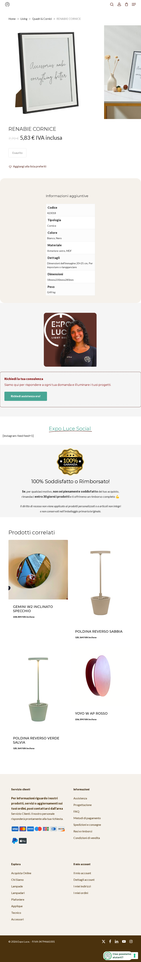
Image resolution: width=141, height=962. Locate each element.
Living (23, 18)
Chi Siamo (17, 879)
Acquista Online (21, 873)
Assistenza (80, 798)
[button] (134, 4)
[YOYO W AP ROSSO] (100, 676)
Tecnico (16, 912)
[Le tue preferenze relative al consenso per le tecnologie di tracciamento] (134, 955)
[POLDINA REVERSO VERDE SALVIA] (38, 689)
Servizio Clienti (20, 813)
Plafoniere (17, 899)
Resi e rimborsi (82, 831)
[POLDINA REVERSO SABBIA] (100, 582)
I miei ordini (80, 893)
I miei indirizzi (82, 886)
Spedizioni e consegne (87, 824)
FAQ (76, 811)
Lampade (17, 886)
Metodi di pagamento (87, 818)
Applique (17, 906)
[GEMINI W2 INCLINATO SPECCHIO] (38, 569)
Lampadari (18, 893)
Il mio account (82, 873)
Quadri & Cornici (42, 18)
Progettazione (82, 804)
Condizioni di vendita (86, 838)
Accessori (17, 919)
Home (12, 18)
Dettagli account (84, 879)
